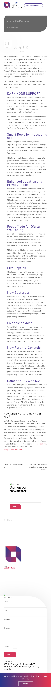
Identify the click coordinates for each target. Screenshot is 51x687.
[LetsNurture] (13, 5)
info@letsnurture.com (13, 449)
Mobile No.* (7, 619)
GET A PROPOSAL (33, 5)
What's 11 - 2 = (8, 647)
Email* (6, 610)
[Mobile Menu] (45, 5)
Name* (6, 602)
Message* (7, 628)
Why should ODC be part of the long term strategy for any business (37, 467)
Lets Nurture (13, 27)
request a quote (39, 444)
